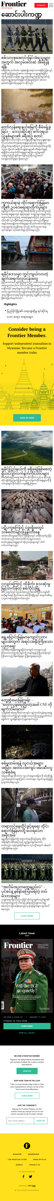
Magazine (17, 1154)
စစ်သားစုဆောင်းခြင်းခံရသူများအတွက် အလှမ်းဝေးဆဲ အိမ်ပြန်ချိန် (25, 62)
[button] (29, 1186)
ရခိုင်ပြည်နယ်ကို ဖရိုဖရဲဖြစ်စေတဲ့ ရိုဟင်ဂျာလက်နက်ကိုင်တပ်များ (26, 471)
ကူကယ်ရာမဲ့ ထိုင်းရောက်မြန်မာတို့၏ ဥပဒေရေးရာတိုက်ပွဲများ (25, 204)
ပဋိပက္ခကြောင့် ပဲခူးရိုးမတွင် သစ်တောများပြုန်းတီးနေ (22, 529)
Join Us (27, 1071)
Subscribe (27, 1095)
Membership (33, 1154)
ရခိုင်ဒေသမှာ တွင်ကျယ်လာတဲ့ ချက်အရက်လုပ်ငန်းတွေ (24, 276)
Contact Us (34, 1165)
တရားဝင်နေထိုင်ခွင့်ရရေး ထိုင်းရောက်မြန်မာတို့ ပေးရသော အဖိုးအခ (25, 830)
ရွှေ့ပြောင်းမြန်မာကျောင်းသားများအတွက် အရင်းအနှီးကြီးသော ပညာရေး (27, 641)
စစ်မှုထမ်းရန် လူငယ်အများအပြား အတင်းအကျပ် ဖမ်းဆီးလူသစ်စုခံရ (26, 767)
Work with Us (39, 1159)
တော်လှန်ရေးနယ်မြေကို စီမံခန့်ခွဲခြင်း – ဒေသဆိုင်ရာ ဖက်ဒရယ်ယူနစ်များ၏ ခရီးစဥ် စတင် (26, 131)
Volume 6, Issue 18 (13, 1017)
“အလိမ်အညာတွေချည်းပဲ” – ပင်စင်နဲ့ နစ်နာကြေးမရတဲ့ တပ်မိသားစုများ (24, 891)
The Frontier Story (17, 1159)
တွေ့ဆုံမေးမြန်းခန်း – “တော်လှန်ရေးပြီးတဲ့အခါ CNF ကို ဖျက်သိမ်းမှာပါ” (26, 704)
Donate (41, 5)
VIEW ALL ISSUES (27, 1033)
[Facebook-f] (23, 1176)
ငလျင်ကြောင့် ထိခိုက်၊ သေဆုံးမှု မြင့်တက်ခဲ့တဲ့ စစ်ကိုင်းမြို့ (25, 585)
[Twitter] (30, 1176)
